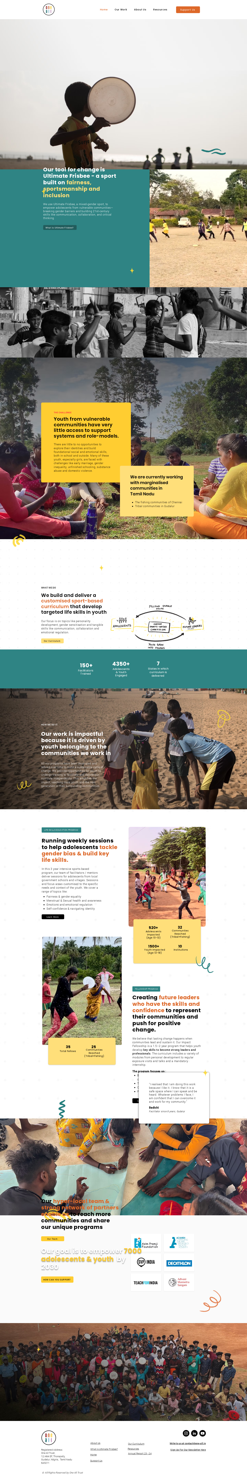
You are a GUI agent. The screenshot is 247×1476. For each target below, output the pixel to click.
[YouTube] (202, 1433)
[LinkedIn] (194, 1433)
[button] (121, 9)
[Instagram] (186, 1433)
